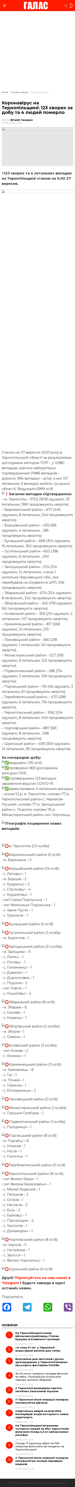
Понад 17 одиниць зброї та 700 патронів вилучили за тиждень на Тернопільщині (39, 1446)
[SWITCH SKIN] (71, 5)
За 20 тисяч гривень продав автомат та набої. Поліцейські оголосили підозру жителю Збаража (41, 1376)
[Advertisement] (37, 52)
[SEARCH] (66, 5)
